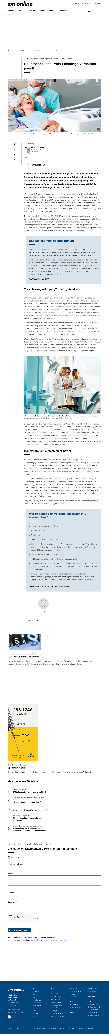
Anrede (10, 873)
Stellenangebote (93, 1004)
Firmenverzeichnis (76, 1007)
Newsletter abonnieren (18, 930)
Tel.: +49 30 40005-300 (15, 1010)
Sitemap (62, 1028)
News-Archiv (37, 1005)
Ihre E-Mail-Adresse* (16, 864)
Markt (62, 11)
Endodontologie (56, 1002)
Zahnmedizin (37, 1003)
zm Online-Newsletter (40, 940)
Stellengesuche (93, 1007)
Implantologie (55, 999)
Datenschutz (38, 1028)
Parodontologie (56, 996)
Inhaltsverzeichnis (38, 165)
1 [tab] (93, 80)
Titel (9, 883)
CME (20, 11)
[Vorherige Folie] (11, 97)
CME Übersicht (37, 1016)
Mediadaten (86, 3)
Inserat (51, 11)
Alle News (36, 991)
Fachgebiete (55, 994)
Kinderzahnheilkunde (58, 1013)
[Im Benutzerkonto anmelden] (89, 11)
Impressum (52, 1028)
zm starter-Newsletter (61, 940)
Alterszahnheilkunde (57, 1016)
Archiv (41, 11)
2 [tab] (97, 80)
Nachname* (12, 902)
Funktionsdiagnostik (76, 991)
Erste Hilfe (36, 1013)
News (10, 11)
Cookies (27, 1028)
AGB (17, 1028)
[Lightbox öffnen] (98, 411)
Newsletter (97, 3)
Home (12, 51)
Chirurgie (54, 1010)
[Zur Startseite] (20, 3)
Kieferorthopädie (56, 1005)
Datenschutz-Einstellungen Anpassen (81, 1028)
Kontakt (76, 3)
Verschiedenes (93, 1012)
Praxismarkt (92, 1010)
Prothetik (54, 1008)
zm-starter (91, 996)
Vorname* (12, 893)
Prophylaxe (73, 989)
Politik (35, 994)
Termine (31, 11)
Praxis (34, 997)
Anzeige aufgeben (94, 1015)
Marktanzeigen (74, 1005)
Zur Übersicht (33, 620)
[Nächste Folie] (98, 97)
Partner (10, 1028)
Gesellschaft (37, 1000)
